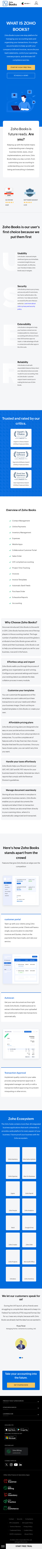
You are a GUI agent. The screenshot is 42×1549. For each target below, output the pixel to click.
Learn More (17, 1452)
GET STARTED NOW (21, 1385)
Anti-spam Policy (27, 1523)
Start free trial (24, 1546)
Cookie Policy (28, 1530)
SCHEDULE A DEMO (21, 75)
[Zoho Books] (9, 3)
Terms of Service (15, 1526)
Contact (11, 1519)
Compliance (29, 1519)
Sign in (36, 3)
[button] (25, 3)
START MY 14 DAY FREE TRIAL (21, 67)
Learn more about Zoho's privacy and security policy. (27, 306)
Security (19, 1519)
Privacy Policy (28, 1526)
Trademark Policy (15, 1530)
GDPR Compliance (15, 1534)
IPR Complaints (14, 1523)
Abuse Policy (28, 1534)
